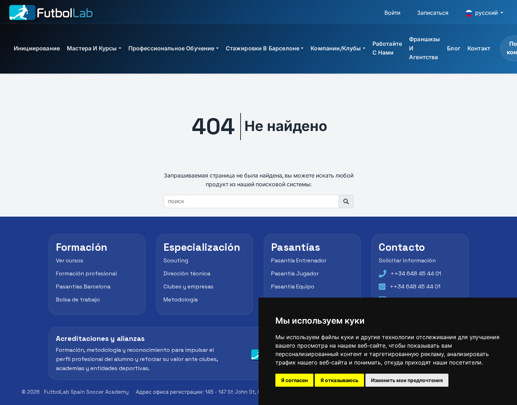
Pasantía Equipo (292, 286)
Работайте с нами (387, 48)
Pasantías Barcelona (83, 286)
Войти (392, 13)
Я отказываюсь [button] (339, 380)
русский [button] (486, 13)
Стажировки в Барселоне (263, 48)
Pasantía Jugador (295, 273)
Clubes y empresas (188, 286)
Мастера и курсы (92, 48)
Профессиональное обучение (171, 48)
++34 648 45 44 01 (415, 273)
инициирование (37, 48)
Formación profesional (86, 273)
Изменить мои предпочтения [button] (407, 380)
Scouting (176, 260)
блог (453, 48)
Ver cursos (69, 260)
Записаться (432, 13)
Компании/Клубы (336, 48)
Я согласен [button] (294, 380)
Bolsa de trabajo (78, 299)
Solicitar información (407, 260)
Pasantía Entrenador (298, 260)
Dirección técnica (187, 273)
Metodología (181, 299)
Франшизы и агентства (424, 48)
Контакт (478, 48)
